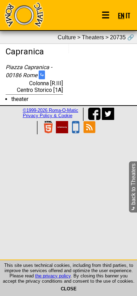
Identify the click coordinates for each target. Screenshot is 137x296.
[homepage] (24, 15)
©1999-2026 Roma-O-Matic (50, 110)
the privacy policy (53, 275)
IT (128, 15)
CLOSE (69, 288)
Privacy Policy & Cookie (47, 115)
